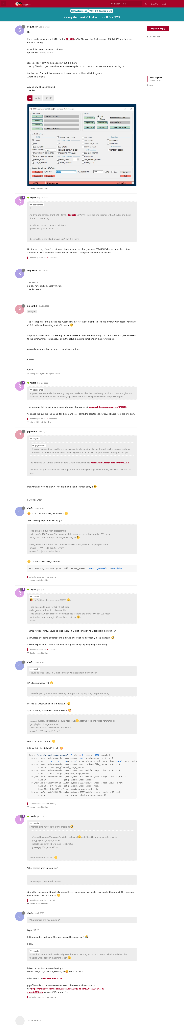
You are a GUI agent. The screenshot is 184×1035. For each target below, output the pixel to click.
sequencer (38, 204)
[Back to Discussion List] (3, 3)
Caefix (36, 596)
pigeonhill (38, 389)
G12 (44, 978)
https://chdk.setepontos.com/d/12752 (107, 407)
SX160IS (70, 39)
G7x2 (59, 978)
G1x (49, 978)
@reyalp (32, 311)
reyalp (36, 438)
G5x (54, 978)
